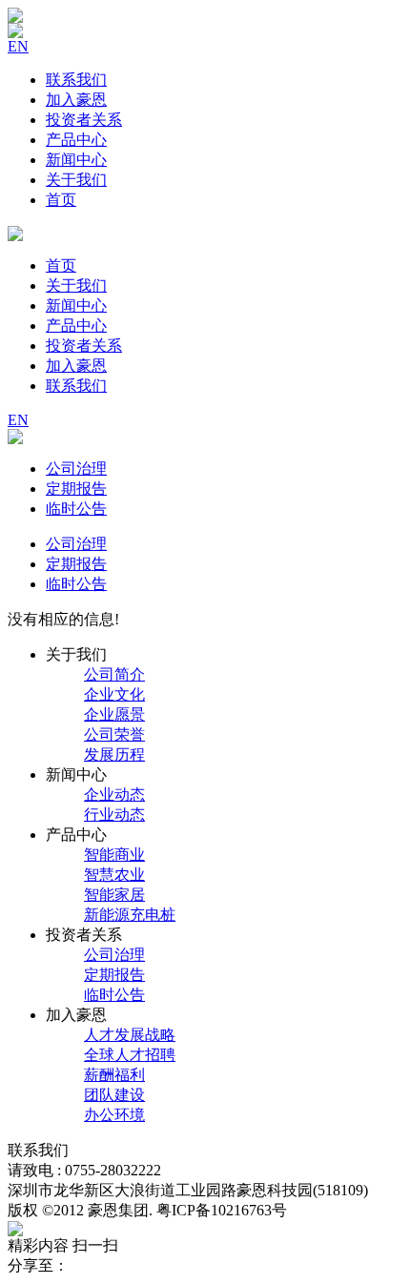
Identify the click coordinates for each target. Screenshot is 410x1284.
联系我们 (76, 79)
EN (18, 46)
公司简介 (114, 674)
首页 (61, 200)
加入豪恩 (76, 100)
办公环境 (114, 1115)
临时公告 (76, 508)
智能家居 (114, 895)
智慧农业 (114, 874)
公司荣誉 (114, 734)
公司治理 (76, 468)
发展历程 (114, 754)
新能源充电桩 (129, 915)
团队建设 (114, 1095)
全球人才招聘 (129, 1055)
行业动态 (114, 814)
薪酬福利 (114, 1075)
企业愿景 (114, 714)
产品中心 (76, 140)
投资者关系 (84, 120)
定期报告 (76, 488)
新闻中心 (76, 160)
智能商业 (114, 854)
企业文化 (114, 694)
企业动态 (114, 794)
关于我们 (76, 180)
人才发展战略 (129, 1035)
